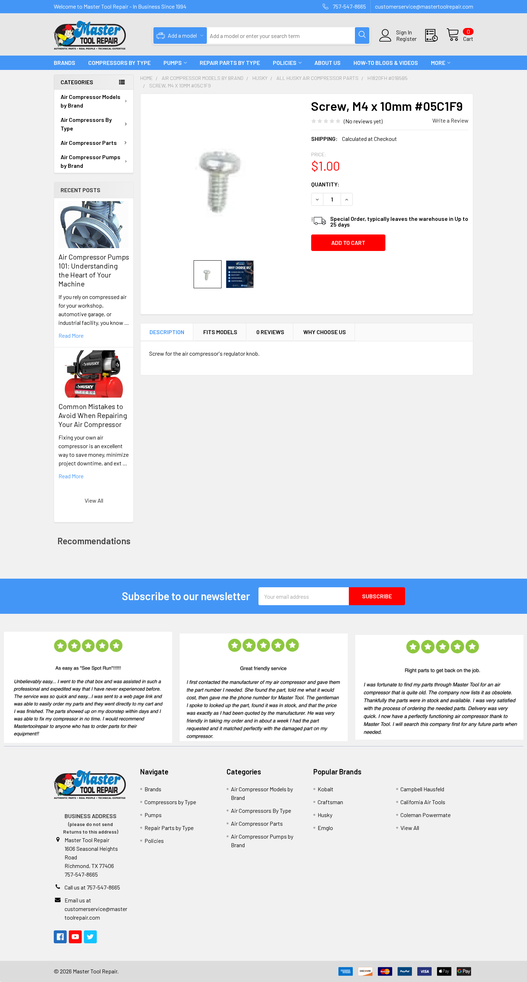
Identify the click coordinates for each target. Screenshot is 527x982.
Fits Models (220, 331)
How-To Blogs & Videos (385, 62)
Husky (325, 814)
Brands (64, 62)
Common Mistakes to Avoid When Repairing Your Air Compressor (92, 415)
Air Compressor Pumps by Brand (90, 161)
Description (166, 331)
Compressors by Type (170, 801)
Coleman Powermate (425, 814)
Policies (284, 62)
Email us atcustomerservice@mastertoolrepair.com (96, 909)
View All (94, 500)
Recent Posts (80, 189)
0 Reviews (270, 331)
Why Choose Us (324, 331)
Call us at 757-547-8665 (92, 887)
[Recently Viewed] (435, 35)
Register (406, 38)
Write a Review (450, 120)
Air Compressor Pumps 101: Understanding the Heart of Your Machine (93, 270)
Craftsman (330, 801)
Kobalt (325, 789)
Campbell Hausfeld (422, 789)
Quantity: (325, 184)
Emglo (325, 827)
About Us (327, 62)
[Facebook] (60, 936)
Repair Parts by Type (230, 62)
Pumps (172, 62)
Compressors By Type (119, 62)
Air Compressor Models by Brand (90, 101)
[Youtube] (75, 936)
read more (71, 335)
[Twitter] (90, 936)
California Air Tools (422, 801)
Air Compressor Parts (89, 142)
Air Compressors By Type (86, 124)
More (438, 62)
